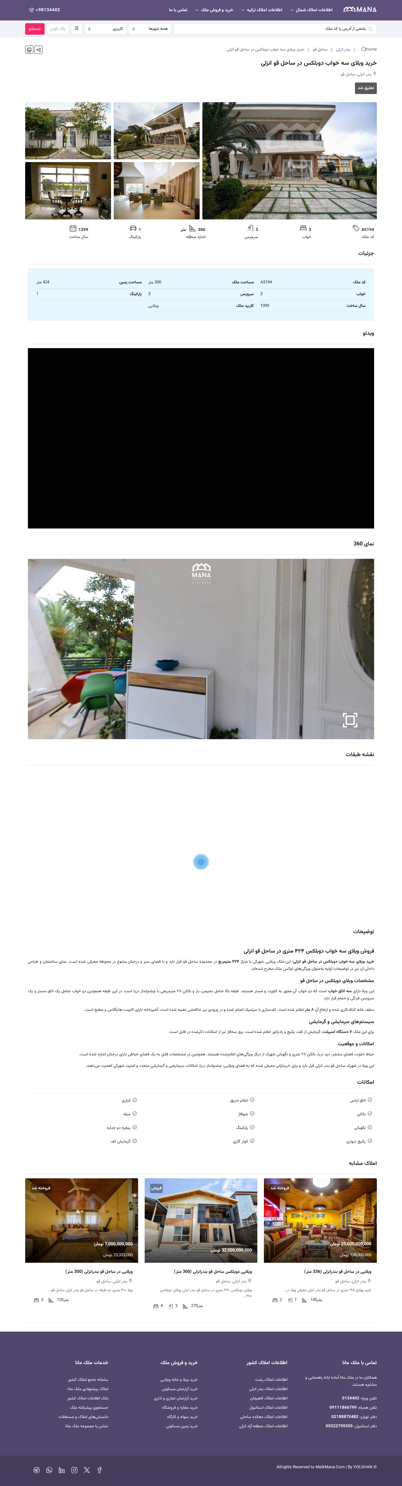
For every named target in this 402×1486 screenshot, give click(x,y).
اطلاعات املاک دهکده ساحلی (263, 1417)
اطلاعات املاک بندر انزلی (268, 1389)
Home (371, 49)
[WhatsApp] (49, 1472)
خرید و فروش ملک (217, 10)
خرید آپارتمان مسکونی (180, 1389)
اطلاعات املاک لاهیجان (268, 1398)
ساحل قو (320, 49)
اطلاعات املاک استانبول (268, 1408)
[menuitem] (44, 10)
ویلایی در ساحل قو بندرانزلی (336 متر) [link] (337, 1271)
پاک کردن (57, 29)
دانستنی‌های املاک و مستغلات (83, 1417)
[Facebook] (99, 1472)
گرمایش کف (120, 1141)
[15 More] (68, 191)
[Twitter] (87, 1472)
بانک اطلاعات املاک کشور (87, 1398)
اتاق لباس (358, 1100)
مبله (126, 1114)
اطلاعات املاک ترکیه (264, 10)
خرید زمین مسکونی (182, 1426)
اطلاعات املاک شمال (314, 10)
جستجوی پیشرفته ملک (89, 1408)
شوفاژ (243, 1114)
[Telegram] (36, 1472)
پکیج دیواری (356, 1141)
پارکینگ (242, 1128)
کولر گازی (240, 1141)
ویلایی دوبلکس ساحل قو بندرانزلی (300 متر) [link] (213, 1271)
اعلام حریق (239, 1100)
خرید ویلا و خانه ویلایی (179, 1380)
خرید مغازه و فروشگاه (180, 1408)
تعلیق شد (366, 88)
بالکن (361, 1114)
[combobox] (150, 29)
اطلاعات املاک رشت (271, 1380)
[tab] (201, 844)
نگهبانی (360, 1128)
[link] (320, 1220)
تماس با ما (178, 10)
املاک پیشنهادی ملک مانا (88, 1389)
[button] (38, 50)
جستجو (35, 29)
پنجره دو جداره (118, 1128)
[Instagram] (74, 1472)
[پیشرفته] (76, 29)
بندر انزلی (343, 49)
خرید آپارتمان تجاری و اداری (176, 1398)
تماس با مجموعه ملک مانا (86, 1426)
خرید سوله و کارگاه (182, 1417)
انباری (126, 1100)
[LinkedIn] (62, 1472)
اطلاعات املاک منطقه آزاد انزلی (263, 1426)
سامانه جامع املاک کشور (88, 1380)
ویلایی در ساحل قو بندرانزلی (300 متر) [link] (99, 1271)
